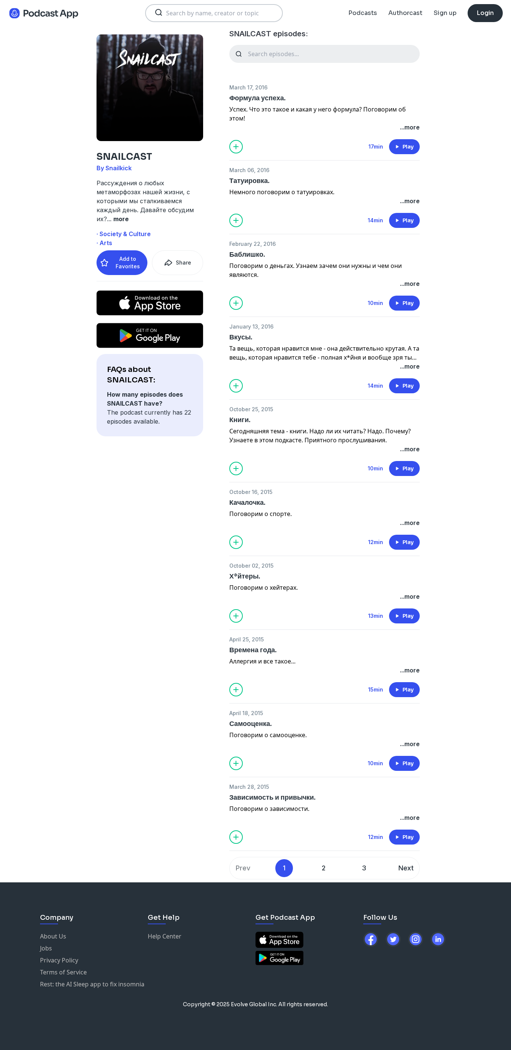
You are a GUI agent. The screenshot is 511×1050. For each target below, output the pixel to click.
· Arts (104, 243)
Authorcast (405, 13)
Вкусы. (241, 337)
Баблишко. (247, 254)
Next (406, 868)
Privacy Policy (59, 960)
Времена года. (253, 650)
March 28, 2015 (249, 787)
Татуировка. (249, 181)
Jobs (46, 948)
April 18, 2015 (246, 713)
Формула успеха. (257, 98)
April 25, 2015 (246, 639)
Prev (243, 868)
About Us (53, 936)
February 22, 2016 (252, 244)
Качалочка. (247, 502)
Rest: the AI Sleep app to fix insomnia (92, 984)
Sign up (445, 13)
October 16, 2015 (250, 492)
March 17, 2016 (248, 87)
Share (183, 262)
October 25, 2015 (251, 409)
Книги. (240, 420)
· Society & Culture (124, 234)
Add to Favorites (128, 262)
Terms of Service (63, 972)
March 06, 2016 (249, 170)
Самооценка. (250, 724)
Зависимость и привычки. (272, 797)
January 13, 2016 (251, 326)
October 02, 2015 (251, 565)
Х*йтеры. (244, 576)
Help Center (164, 936)
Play (408, 146)
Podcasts (362, 13)
